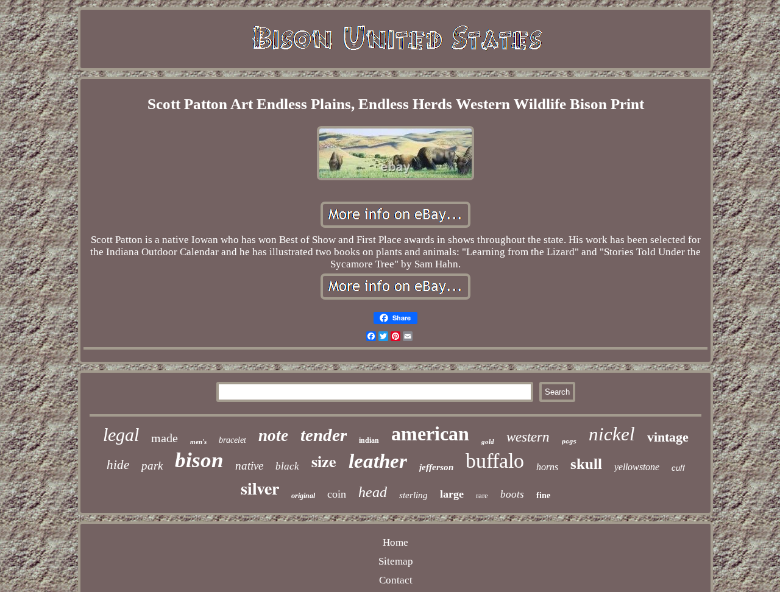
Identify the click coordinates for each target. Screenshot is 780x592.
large (452, 494)
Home (395, 542)
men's (198, 441)
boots (512, 494)
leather (378, 461)
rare (482, 495)
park (152, 465)
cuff (678, 468)
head (372, 492)
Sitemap (395, 561)
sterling (413, 495)
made (164, 438)
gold (487, 441)
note (273, 435)
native (249, 465)
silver (260, 488)
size (323, 461)
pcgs (569, 442)
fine (543, 495)
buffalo (495, 460)
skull (586, 464)
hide (118, 464)
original (303, 496)
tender (323, 435)
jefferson (436, 467)
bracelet (232, 440)
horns (547, 467)
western (528, 437)
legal (121, 435)
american (430, 434)
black (287, 466)
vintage (668, 437)
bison (199, 460)
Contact (396, 580)
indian (369, 440)
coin (336, 494)
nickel (612, 434)
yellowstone (636, 467)
